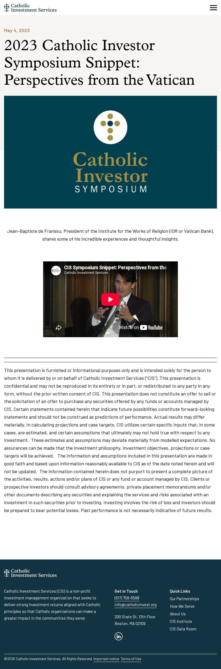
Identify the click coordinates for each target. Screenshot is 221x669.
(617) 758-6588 (127, 597)
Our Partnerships (184, 598)
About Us (178, 613)
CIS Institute (181, 621)
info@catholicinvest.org (136, 604)
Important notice (106, 659)
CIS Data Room (183, 628)
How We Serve (182, 606)
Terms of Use (131, 659)
